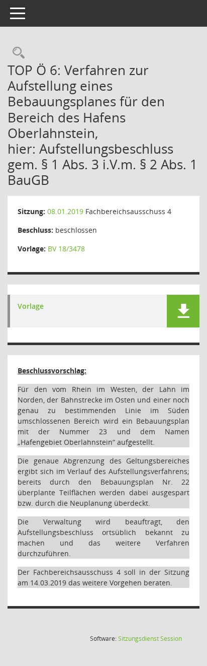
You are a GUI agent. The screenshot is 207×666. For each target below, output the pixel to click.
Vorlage (31, 306)
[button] (183, 311)
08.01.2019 (65, 211)
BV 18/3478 (66, 248)
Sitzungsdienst (150, 638)
